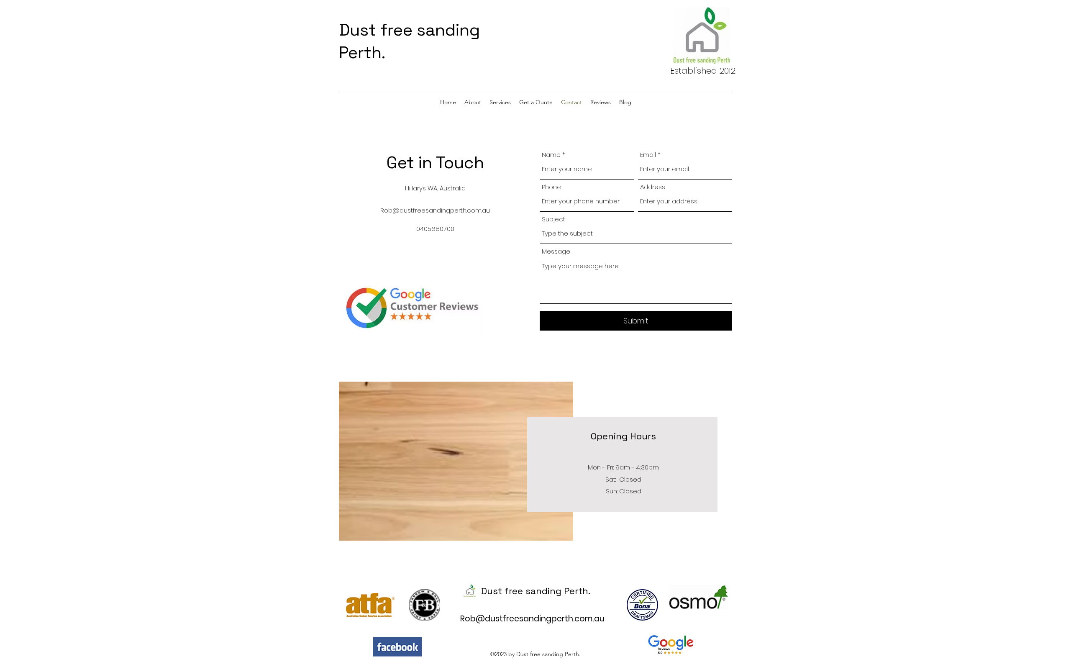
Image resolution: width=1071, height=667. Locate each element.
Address (652, 187)
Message (556, 251)
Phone (551, 187)
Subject (553, 219)
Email (648, 154)
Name (551, 154)
